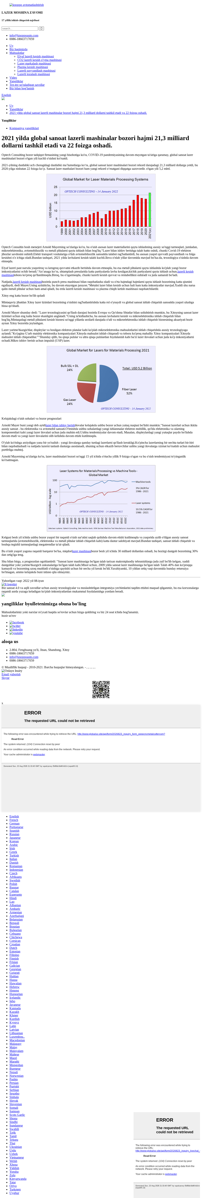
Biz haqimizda (18, 49)
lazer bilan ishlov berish (60, 425)
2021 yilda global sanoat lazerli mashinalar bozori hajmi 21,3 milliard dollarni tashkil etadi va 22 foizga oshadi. (78, 112)
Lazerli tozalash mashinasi (33, 74)
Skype (5, 678)
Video (13, 77)
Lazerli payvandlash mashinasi (36, 70)
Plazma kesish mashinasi (32, 67)
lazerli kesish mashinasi (27, 281)
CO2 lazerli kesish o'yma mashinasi (39, 60)
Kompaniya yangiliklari (24, 128)
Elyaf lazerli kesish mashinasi (35, 56)
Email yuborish (11, 674)
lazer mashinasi (81, 551)
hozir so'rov (9, 615)
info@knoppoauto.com (23, 657)
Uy (11, 45)
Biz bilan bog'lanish (21, 88)
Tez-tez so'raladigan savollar (27, 84)
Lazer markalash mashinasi (34, 63)
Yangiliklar (16, 81)
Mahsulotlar (16, 52)
